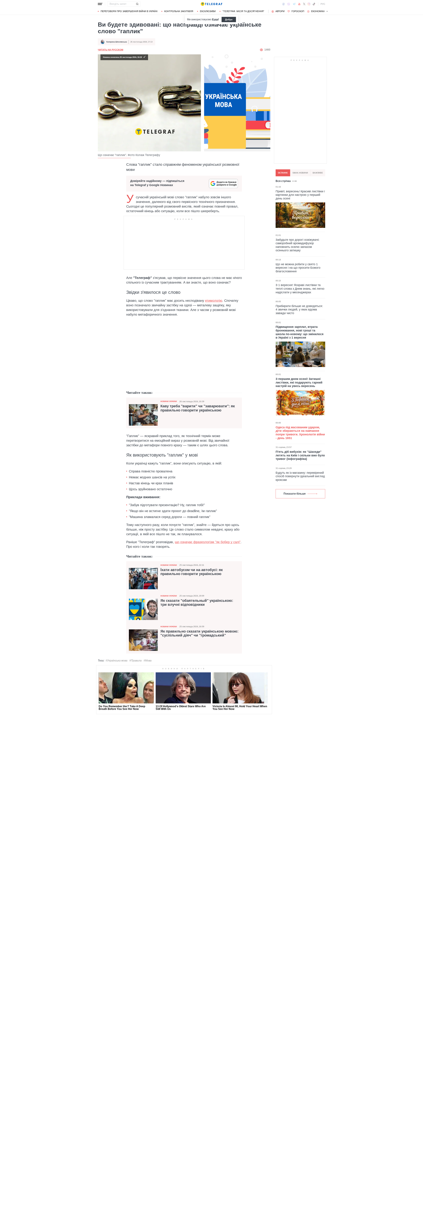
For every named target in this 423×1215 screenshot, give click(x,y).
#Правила (135, 660)
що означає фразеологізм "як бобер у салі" (208, 542)
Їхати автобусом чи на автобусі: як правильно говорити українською (191, 572)
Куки (215, 19)
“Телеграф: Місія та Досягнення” (243, 11)
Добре (228, 19)
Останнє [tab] (283, 173)
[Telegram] (294, 3)
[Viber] (288, 4)
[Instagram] (309, 3)
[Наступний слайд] (327, 11)
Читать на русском (110, 49)
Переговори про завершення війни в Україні (129, 11)
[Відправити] (137, 4)
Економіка (318, 11)
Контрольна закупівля (178, 11)
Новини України (168, 401)
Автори (280, 11)
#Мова (148, 660)
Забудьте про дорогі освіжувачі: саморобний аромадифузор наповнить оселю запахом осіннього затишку (297, 245)
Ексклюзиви (208, 11)
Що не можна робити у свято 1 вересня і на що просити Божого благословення (298, 268)
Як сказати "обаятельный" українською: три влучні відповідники (196, 603)
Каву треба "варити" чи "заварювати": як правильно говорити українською (197, 408)
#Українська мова (116, 660)
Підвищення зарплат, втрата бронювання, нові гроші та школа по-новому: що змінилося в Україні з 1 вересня (300, 332)
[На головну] (211, 4)
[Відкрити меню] (100, 4)
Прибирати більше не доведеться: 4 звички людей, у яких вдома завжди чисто (299, 309)
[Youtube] (299, 4)
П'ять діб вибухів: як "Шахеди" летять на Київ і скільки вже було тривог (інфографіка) (300, 455)
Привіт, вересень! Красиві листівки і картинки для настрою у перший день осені (300, 195)
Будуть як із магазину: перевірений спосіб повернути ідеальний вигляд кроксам (300, 476)
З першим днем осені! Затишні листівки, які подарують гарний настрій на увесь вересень (299, 382)
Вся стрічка (283, 181)
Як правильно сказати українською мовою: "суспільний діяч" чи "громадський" (199, 633)
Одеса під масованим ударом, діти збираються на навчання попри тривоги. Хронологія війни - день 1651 (300, 433)
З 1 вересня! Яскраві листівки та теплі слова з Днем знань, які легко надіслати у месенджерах (300, 288)
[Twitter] (304, 4)
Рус (323, 4)
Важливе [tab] (318, 173)
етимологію (213, 300)
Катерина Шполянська (116, 42)
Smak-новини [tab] (300, 173)
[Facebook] (283, 3)
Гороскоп (297, 11)
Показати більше (295, 493)
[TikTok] (314, 4)
